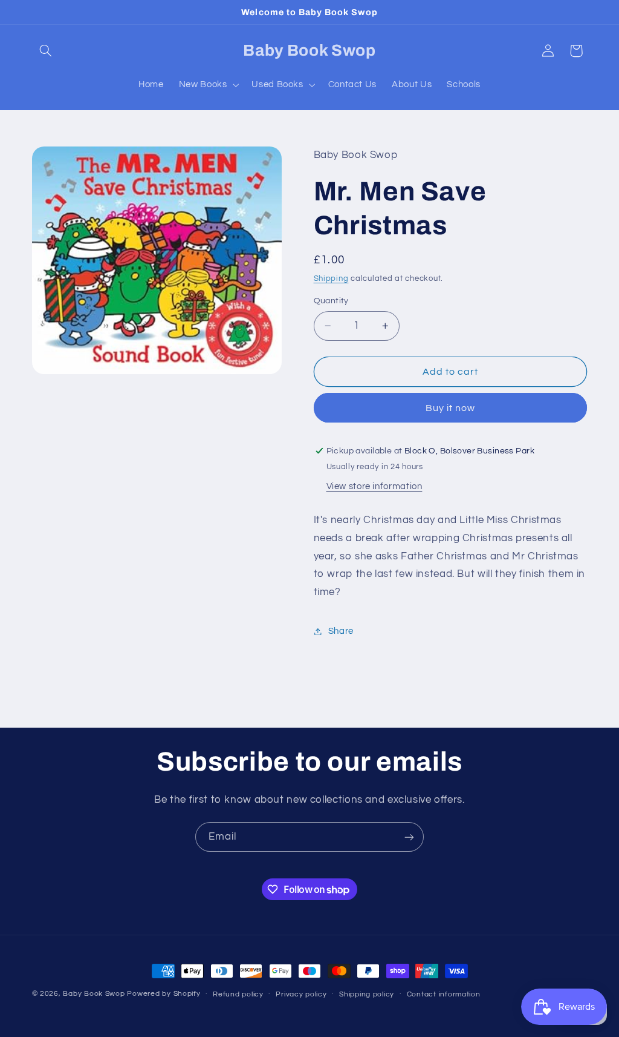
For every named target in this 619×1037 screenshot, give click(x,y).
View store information (374, 486)
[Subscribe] (409, 837)
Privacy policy (301, 994)
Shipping (331, 279)
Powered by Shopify (163, 993)
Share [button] (341, 631)
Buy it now (451, 408)
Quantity (331, 301)
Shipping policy (366, 994)
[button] (46, 51)
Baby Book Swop (94, 993)
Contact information (444, 994)
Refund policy (238, 994)
